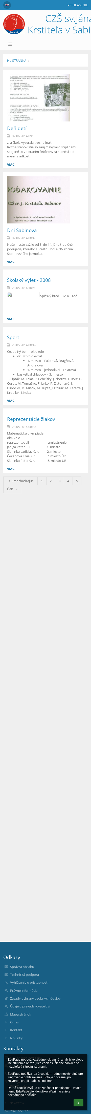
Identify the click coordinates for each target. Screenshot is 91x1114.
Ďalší (10, 489)
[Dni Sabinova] (45, 199)
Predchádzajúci (22, 481)
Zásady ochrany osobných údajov (35, 998)
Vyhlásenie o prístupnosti (29, 982)
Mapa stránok (20, 1014)
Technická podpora (24, 974)
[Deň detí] (45, 98)
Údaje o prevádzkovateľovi (30, 1006)
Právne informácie (23, 990)
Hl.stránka (16, 60)
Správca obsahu (22, 966)
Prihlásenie (77, 5)
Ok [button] (78, 1103)
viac (10, 164)
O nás (14, 1022)
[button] (7, 5)
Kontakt (16, 1030)
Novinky (16, 1038)
